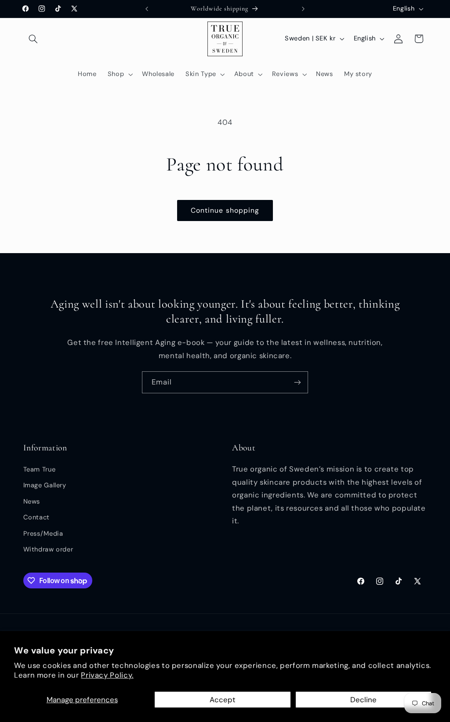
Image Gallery (44, 485)
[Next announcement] (303, 9)
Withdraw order (48, 549)
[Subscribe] (297, 382)
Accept (223, 699)
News (31, 501)
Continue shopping (225, 210)
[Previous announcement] (146, 9)
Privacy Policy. (107, 675)
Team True (39, 469)
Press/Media (43, 533)
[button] (33, 39)
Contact (36, 517)
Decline (363, 699)
